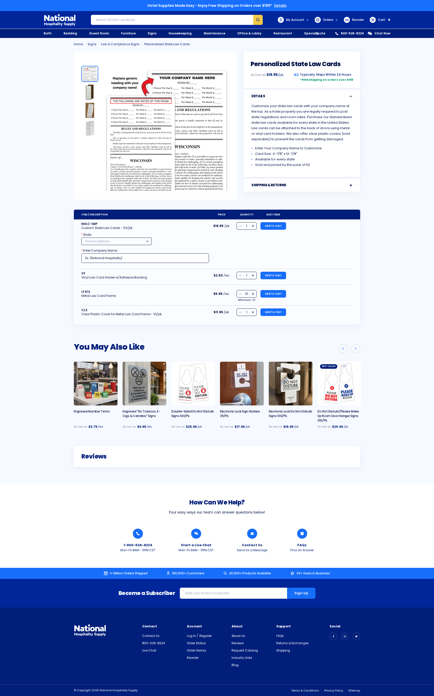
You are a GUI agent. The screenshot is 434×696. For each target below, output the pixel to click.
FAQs (302, 545)
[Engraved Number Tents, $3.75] (96, 383)
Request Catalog (245, 650)
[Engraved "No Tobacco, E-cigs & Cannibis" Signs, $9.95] (144, 383)
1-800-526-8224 (138, 545)
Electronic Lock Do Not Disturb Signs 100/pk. (290, 413)
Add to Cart (273, 226)
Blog (235, 665)
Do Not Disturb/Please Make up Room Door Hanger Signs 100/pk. (338, 416)
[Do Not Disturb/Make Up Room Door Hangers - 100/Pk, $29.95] (339, 383)
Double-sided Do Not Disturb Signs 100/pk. (192, 413)
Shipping (283, 650)
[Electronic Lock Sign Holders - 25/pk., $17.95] (242, 383)
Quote (320, 33)
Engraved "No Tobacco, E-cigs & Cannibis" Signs (141, 413)
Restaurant (283, 33)
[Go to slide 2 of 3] (355, 348)
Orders (328, 20)
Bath (47, 33)
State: (86, 235)
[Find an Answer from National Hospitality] (302, 534)
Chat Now (382, 33)
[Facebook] (333, 636)
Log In (192, 636)
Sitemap (354, 690)
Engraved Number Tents (92, 411)
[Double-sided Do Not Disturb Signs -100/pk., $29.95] (193, 383)
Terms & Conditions (305, 690)
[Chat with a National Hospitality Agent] (196, 534)
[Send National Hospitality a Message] (252, 534)
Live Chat (149, 650)
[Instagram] (345, 636)
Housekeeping (180, 33)
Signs (152, 33)
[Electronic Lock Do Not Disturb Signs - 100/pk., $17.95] (290, 383)
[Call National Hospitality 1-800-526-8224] (138, 534)
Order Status (196, 643)
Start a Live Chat (196, 545)
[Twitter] (356, 636)
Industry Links (242, 658)
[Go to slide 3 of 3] (343, 348)
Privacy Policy (333, 690)
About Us (238, 636)
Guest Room (99, 33)
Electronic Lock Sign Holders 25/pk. (240, 413)
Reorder (358, 20)
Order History (196, 650)
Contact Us (252, 545)
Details (280, 5)
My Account (295, 20)
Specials (311, 33)
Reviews (238, 643)
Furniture (128, 33)
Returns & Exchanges (292, 643)
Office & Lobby (249, 33)
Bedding (70, 33)
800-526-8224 (352, 33)
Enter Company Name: (99, 250)
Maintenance (214, 33)
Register (205, 636)
